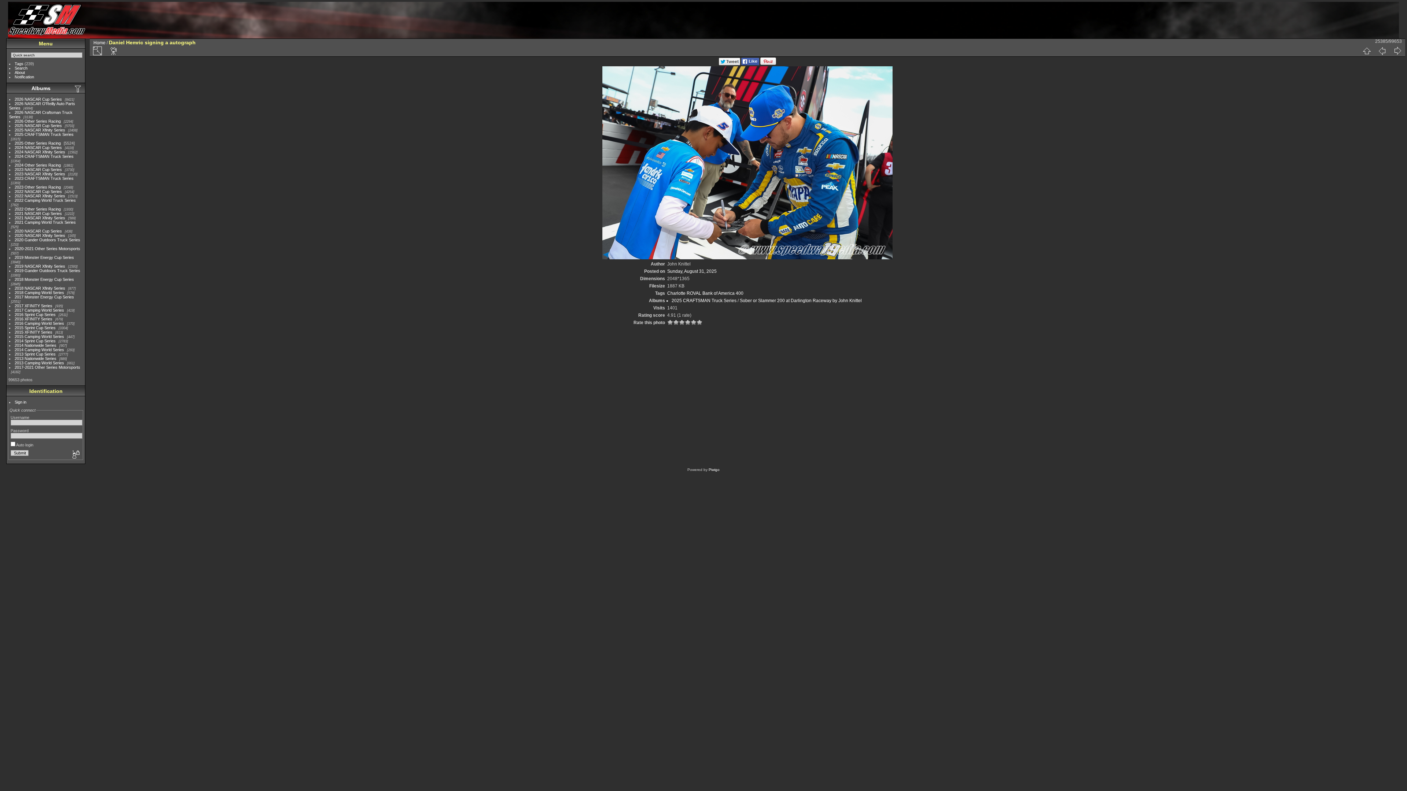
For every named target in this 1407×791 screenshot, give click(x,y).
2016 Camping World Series (39, 323)
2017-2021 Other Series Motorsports (47, 367)
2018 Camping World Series (39, 292)
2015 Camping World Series (39, 336)
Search (21, 68)
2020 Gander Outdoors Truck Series (47, 240)
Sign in (20, 402)
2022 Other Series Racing (38, 209)
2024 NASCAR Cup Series (38, 147)
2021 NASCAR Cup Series (38, 213)
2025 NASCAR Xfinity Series (40, 130)
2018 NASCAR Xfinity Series (40, 288)
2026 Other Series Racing (38, 121)
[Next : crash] (1397, 51)
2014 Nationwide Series (35, 345)
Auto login (24, 445)
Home (99, 42)
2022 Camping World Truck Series (45, 200)
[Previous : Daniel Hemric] (1382, 51)
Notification (24, 77)
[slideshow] (114, 51)
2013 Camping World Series (39, 363)
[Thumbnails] (1366, 51)
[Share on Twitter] (729, 63)
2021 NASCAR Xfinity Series (40, 218)
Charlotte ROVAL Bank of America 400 (705, 293)
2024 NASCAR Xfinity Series (40, 152)
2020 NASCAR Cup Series (38, 231)
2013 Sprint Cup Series (35, 354)
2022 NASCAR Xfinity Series (40, 196)
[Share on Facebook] (750, 63)
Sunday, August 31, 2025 (692, 271)
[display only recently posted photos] (78, 88)
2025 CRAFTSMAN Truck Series (44, 134)
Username (20, 417)
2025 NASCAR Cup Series (38, 125)
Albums (41, 88)
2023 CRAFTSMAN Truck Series (44, 178)
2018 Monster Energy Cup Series (44, 279)
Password (20, 430)
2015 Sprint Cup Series (35, 328)
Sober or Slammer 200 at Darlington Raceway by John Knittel (801, 300)
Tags (19, 64)
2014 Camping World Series (39, 350)
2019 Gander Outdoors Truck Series (47, 270)
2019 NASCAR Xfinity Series (40, 266)
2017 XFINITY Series (33, 306)
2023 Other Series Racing (38, 187)
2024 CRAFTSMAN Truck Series (44, 156)
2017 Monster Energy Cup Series (44, 297)
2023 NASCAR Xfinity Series (40, 174)
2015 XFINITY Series (33, 332)
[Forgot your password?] (75, 455)
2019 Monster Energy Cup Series (44, 257)
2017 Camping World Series (39, 310)
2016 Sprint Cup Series (35, 314)
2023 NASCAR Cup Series (38, 169)
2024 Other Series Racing (38, 165)
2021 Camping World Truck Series (45, 222)
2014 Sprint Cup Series (35, 341)
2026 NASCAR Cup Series (38, 99)
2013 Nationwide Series (35, 358)
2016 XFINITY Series (33, 319)
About (20, 72)
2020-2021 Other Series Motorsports (47, 248)
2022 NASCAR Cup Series (38, 191)
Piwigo (714, 470)
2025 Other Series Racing (38, 143)
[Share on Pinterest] (768, 63)
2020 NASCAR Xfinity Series (40, 235)
